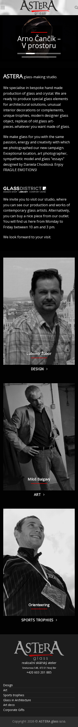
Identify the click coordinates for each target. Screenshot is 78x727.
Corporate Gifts (13, 710)
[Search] (76, 7)
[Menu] (2, 7)
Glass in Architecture (17, 700)
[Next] (68, 311)
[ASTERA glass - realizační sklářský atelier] (39, 7)
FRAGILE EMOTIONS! (20, 169)
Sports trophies (13, 695)
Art (5, 690)
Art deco (9, 705)
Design (8, 685)
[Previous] (10, 311)
